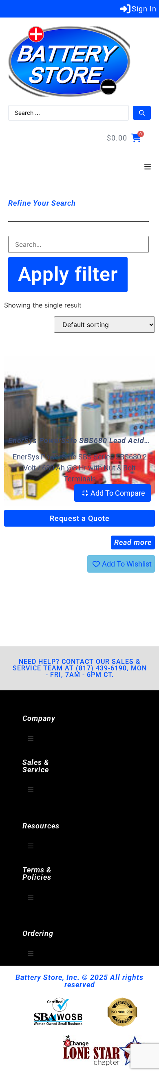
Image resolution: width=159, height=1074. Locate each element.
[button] (147, 167)
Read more (133, 542)
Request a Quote (80, 518)
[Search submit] (142, 113)
